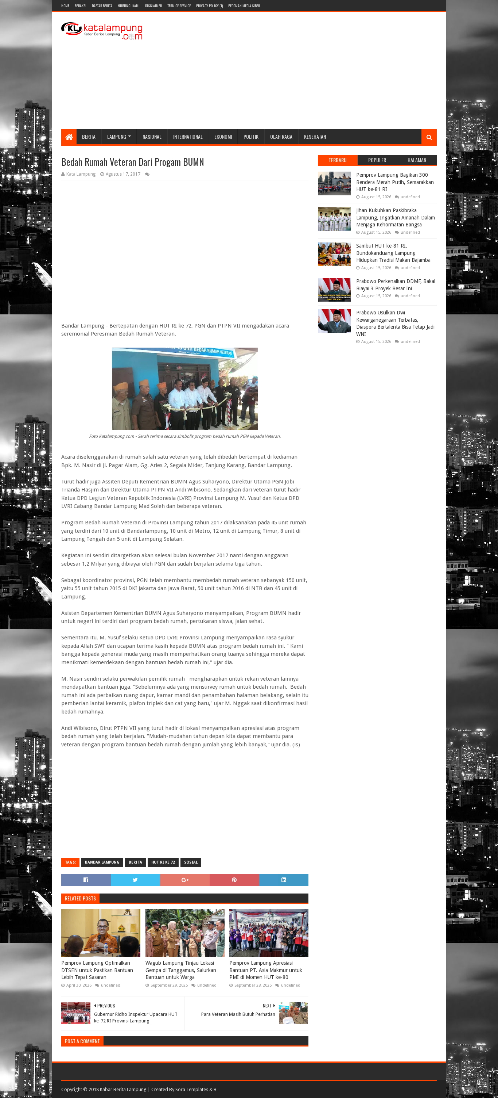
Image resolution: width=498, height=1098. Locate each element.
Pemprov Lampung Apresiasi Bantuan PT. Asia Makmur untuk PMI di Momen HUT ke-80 (265, 970)
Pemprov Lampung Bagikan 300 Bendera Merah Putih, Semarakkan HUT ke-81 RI (395, 182)
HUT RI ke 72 (163, 862)
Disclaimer (153, 5)
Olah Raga (281, 136)
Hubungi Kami (129, 5)
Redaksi (80, 5)
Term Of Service (179, 5)
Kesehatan (315, 136)
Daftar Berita (102, 5)
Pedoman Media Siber (244, 5)
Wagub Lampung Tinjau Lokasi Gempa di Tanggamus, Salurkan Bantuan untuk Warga (180, 970)
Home (65, 5)
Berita (89, 136)
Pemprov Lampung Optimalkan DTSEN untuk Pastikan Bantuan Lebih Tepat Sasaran (97, 970)
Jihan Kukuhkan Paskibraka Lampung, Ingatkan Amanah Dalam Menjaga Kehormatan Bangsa (395, 217)
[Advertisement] (304, 70)
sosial (191, 862)
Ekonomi (223, 136)
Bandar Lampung (102, 862)
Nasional (152, 136)
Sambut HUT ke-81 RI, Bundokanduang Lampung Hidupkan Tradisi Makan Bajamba (393, 253)
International (188, 136)
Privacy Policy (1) (209, 5)
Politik (251, 136)
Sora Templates (191, 1089)
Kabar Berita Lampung (123, 1089)
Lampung (116, 136)
